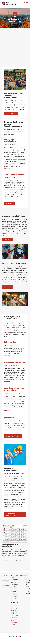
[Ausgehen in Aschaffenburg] (15, 292)
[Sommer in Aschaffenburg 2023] (15, 444)
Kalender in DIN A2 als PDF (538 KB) (11, 560)
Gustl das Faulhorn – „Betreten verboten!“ (14, 389)
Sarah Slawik (9, 417)
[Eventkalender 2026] (15, 524)
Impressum (6, 579)
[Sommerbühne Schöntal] (15, 69)
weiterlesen (7, 168)
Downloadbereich (6, 585)
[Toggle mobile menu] (27, 2)
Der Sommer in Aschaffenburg (10, 140)
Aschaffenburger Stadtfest (15, 362)
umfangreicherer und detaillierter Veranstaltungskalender (14, 330)
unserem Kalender (13, 327)
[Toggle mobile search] (24, 2)
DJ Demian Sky (10, 342)
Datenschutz (6, 582)
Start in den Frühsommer (14, 174)
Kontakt (5, 575)
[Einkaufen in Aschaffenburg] (15, 244)
